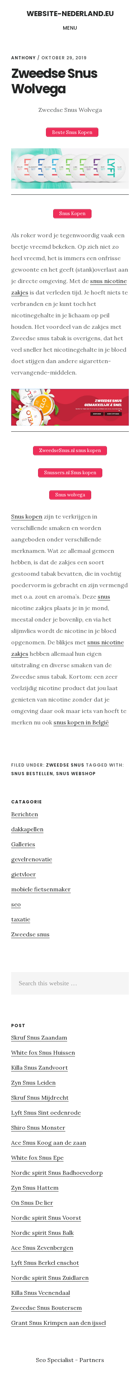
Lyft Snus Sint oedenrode (46, 1112)
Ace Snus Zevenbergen (42, 1247)
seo (16, 904)
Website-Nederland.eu (70, 14)
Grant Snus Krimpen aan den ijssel (58, 1322)
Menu (70, 27)
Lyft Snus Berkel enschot (45, 1262)
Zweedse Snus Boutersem (46, 1307)
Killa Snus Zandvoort (39, 1067)
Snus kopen (26, 516)
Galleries (23, 844)
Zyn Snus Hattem (35, 1187)
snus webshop (76, 774)
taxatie (20, 919)
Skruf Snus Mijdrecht (40, 1097)
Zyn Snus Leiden (33, 1082)
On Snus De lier (32, 1202)
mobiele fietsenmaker (41, 889)
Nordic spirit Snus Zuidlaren (50, 1277)
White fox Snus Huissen (43, 1052)
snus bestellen (32, 774)
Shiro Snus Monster (38, 1127)
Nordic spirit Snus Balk (42, 1232)
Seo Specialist (55, 1359)
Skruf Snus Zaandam (39, 1037)
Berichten (24, 814)
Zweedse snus (65, 765)
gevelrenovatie (31, 859)
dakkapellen (27, 829)
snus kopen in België (81, 722)
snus (104, 596)
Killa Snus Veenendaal (40, 1292)
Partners (91, 1359)
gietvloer (23, 874)
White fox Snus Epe (37, 1157)
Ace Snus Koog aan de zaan (48, 1142)
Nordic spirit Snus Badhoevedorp (57, 1172)
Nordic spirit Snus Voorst (46, 1217)
